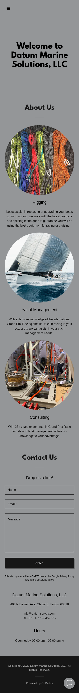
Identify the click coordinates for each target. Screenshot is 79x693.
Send (39, 563)
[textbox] (39, 490)
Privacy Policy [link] (67, 576)
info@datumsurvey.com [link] (39, 613)
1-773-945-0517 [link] (46, 618)
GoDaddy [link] (47, 683)
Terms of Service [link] (38, 579)
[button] (10, 8)
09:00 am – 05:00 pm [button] (46, 640)
